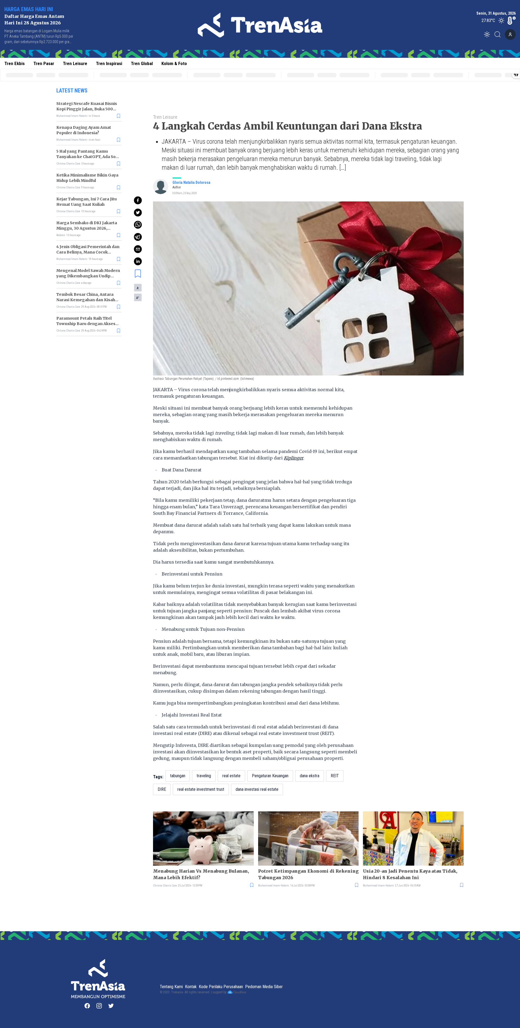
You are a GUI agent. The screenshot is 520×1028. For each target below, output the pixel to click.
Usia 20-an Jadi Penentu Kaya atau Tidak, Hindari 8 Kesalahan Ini (410, 874)
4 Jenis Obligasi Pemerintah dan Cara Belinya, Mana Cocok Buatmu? (87, 252)
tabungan (177, 775)
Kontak (191, 986)
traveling (204, 775)
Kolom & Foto (174, 63)
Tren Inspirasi (109, 63)
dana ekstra (309, 775)
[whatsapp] (138, 225)
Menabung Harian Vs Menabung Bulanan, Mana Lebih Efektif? (201, 874)
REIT (335, 775)
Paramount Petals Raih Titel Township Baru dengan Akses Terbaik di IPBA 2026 (85, 324)
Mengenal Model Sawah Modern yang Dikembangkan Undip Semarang (88, 276)
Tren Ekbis (14, 63)
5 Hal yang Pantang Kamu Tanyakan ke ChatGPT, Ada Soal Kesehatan (87, 157)
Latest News (71, 90)
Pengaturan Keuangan (270, 775)
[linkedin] (138, 261)
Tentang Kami (171, 986)
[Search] (499, 34)
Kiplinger (293, 458)
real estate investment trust (200, 789)
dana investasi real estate (257, 789)
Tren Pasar (43, 63)
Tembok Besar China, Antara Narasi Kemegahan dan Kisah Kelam (85, 300)
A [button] (138, 288)
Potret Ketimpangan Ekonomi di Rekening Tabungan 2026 (308, 874)
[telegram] (138, 237)
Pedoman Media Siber (264, 986)
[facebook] (138, 200)
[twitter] (138, 212)
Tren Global (142, 63)
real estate (231, 775)
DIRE (162, 789)
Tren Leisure (75, 63)
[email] (138, 249)
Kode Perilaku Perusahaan (221, 986)
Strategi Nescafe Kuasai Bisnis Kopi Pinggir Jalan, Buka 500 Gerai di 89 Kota (86, 109)
